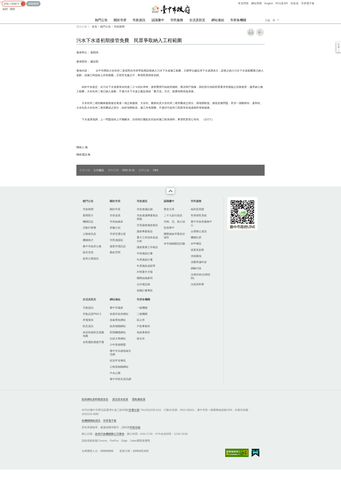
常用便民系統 (199, 215)
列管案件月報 (145, 271)
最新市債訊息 (118, 246)
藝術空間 (115, 252)
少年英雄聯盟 (118, 344)
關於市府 (120, 20)
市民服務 (176, 20)
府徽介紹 (115, 227)
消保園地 (196, 256)
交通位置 (134, 409)
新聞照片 (88, 215)
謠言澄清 (88, 252)
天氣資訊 (88, 307)
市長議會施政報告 (147, 225)
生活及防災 (197, 20)
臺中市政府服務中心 (201, 223)
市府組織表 (116, 221)
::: (1, 1)
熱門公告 (101, 20)
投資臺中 (169, 227)
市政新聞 (119, 26)
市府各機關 (238, 20)
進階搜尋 (33, 3)
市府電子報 (307, 3)
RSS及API (281, 3)
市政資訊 (138, 20)
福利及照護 (197, 209)
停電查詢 (88, 319)
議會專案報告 (145, 231)
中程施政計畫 (145, 253)
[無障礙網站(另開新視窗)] (237, 453)
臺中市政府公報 (92, 246)
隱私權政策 (138, 399)
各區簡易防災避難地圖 (93, 334)
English (268, 3)
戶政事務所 (143, 326)
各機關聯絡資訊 (91, 420)
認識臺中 (157, 20)
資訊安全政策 (120, 399)
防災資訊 (88, 326)
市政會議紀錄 (145, 209)
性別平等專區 (118, 360)
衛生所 (141, 338)
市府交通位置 (118, 233)
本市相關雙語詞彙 (174, 243)
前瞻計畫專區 (145, 290)
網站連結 (217, 20)
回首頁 (295, 3)
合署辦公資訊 (199, 231)
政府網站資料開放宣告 (95, 399)
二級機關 (142, 313)
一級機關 (142, 307)
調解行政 (196, 268)
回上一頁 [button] (260, 32)
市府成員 (115, 215)
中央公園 (115, 372)
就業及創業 (197, 249)
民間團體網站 (118, 332)
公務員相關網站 (119, 366)
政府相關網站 (118, 326)
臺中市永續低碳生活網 (120, 352)
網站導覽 (256, 3)
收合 (170, 191)
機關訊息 (88, 221)
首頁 (94, 26)
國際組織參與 (145, 278)
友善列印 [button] (251, 32)
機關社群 (196, 237)
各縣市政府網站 (119, 313)
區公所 (141, 319)
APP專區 (196, 243)
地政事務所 (143, 332)
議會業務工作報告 (147, 247)
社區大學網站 (118, 338)
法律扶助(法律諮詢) (200, 276)
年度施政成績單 (146, 265)
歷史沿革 (169, 209)
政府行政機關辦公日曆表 (109, 433)
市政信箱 (135, 427)
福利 (5, 8)
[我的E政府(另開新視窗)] (255, 453)
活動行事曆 (89, 227)
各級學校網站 (118, 319)
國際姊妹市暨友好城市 (174, 235)
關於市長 (115, 209)
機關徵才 (88, 240)
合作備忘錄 (143, 284)
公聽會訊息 (89, 233)
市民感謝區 (116, 240)
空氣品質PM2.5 (92, 313)
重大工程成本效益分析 (147, 239)
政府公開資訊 (91, 258)
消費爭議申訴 (199, 262)
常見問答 (243, 3)
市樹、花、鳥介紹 (174, 221)
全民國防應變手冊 (93, 342)
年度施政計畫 (145, 259)
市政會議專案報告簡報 (147, 217)
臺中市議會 (116, 307)
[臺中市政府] (170, 9)
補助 (12, 8)
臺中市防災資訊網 (120, 379)
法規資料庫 (197, 284)
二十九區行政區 (173, 215)
